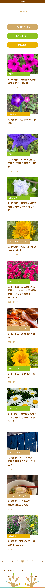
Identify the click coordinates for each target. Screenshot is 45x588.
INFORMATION (22, 26)
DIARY (22, 44)
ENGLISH (22, 35)
